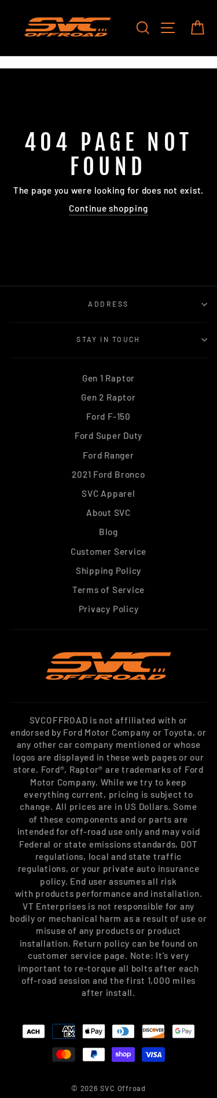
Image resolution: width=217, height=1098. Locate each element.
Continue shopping (108, 208)
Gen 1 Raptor (108, 378)
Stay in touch (108, 339)
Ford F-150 (108, 416)
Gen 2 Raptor (108, 397)
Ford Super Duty (108, 435)
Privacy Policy (109, 608)
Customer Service (108, 551)
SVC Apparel (108, 493)
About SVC (108, 512)
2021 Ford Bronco (108, 474)
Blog (108, 531)
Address (108, 304)
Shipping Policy (108, 570)
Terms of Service (108, 589)
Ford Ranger (108, 455)
